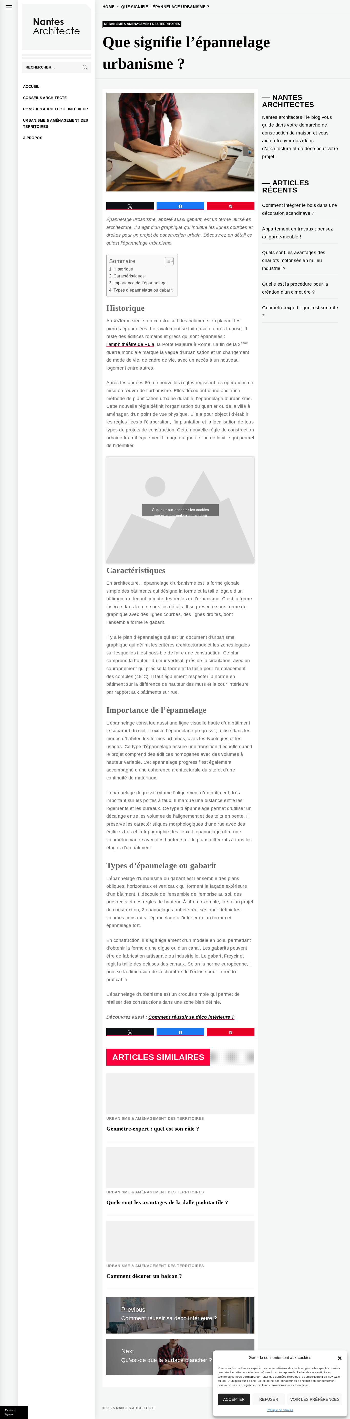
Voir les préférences (314, 1399)
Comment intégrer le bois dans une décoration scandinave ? (299, 209)
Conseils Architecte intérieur (55, 109)
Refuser (268, 1399)
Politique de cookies (280, 1410)
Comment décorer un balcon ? (144, 1276)
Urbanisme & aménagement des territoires (55, 123)
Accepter (234, 1399)
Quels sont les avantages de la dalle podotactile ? (167, 1202)
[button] (339, 1357)
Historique (123, 269)
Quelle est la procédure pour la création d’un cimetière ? (295, 288)
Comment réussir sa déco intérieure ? (191, 1017)
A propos (32, 138)
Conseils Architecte (45, 98)
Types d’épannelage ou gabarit (143, 290)
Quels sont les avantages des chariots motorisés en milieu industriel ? (293, 260)
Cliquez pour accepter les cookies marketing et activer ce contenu (180, 511)
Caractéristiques (129, 276)
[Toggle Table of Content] (166, 261)
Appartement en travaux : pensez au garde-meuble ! (297, 232)
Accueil (31, 86)
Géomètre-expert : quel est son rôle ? (152, 1128)
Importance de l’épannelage (140, 283)
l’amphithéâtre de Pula (130, 344)
